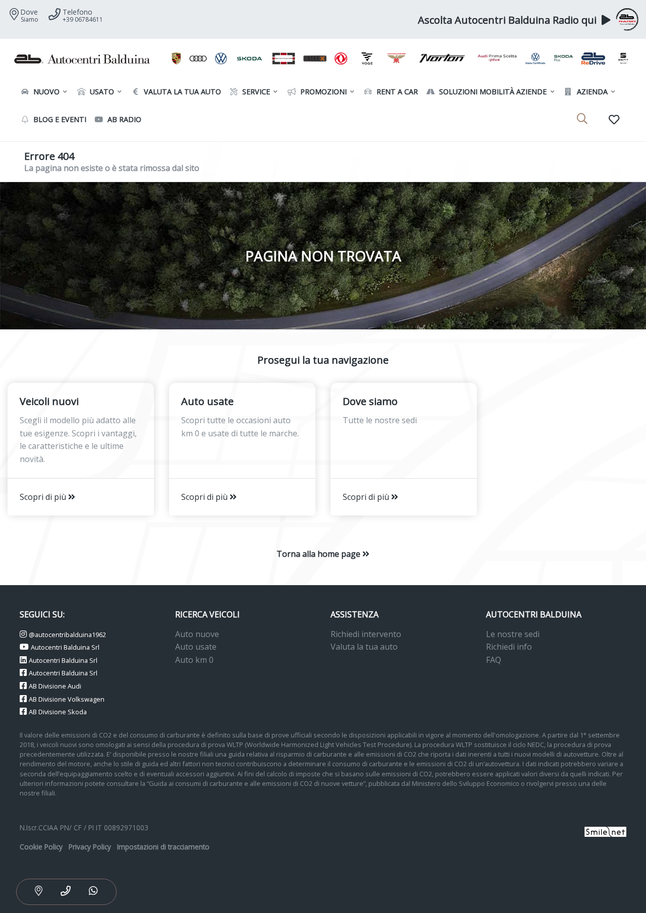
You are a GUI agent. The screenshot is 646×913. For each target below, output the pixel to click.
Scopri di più (44, 496)
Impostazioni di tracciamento (163, 846)
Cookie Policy (41, 846)
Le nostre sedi (513, 634)
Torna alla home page (319, 553)
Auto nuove (197, 634)
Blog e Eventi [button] (58, 119)
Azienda (591, 91)
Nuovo (45, 91)
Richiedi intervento (366, 634)
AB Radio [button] (123, 119)
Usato (101, 91)
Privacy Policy (90, 846)
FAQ (493, 659)
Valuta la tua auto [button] (181, 91)
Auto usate (196, 646)
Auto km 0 (194, 659)
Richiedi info (509, 646)
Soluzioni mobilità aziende (492, 91)
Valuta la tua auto (364, 646)
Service (255, 91)
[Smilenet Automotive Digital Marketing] (605, 831)
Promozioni (322, 91)
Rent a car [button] (396, 91)
